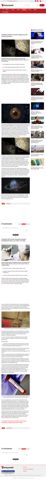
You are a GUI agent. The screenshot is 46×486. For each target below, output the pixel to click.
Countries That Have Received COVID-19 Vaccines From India (15, 275)
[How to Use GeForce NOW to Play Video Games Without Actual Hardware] (37, 35)
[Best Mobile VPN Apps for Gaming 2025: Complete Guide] (37, 162)
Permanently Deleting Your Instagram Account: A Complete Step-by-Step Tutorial (36, 57)
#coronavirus (9, 428)
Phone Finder (5, 12)
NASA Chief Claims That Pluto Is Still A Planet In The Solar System (15, 70)
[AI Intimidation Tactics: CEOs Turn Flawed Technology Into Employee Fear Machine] (37, 91)
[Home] (3, 10)
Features (24, 9)
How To (29, 9)
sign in (6, 228)
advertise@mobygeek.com (12, 1)
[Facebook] (35, 1)
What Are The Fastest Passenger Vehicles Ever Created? (36, 71)
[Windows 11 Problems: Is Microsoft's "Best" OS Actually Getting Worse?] (37, 106)
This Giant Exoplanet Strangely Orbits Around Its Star (14, 67)
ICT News (13, 9)
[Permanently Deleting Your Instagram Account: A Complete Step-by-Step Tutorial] (37, 50)
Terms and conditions (28, 469)
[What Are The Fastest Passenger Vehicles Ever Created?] (37, 64)
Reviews (35, 9)
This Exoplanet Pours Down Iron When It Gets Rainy (13, 64)
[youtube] (38, 1)
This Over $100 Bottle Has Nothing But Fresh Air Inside (37, 155)
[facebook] (8, 472)
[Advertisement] (15, 24)
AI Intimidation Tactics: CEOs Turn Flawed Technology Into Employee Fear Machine (37, 98)
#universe (8, 203)
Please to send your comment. (10, 228)
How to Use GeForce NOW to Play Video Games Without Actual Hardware (37, 42)
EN (40, 5)
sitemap (24, 471)
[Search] (38, 5)
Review (32, 110)
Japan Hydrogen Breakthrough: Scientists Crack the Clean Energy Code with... (37, 84)
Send (27, 231)
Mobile (7, 9)
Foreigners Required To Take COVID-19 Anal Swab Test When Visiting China (15, 271)
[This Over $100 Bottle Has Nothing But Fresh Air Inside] (37, 149)
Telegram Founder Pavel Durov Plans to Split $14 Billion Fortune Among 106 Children (37, 127)
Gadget (18, 9)
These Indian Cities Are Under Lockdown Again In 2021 (14, 268)
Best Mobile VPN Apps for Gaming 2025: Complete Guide (37, 168)
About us (25, 467)
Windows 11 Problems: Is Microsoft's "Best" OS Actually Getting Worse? (36, 113)
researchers (15, 76)
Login (43, 1)
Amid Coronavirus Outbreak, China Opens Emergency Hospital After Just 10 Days (14, 422)
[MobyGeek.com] (7, 5)
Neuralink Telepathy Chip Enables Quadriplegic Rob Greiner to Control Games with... (37, 141)
